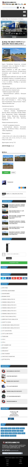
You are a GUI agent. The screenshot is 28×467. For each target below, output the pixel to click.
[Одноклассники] (21, 187)
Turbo (23, 433)
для (2, 428)
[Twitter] (3, 278)
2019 (6, 428)
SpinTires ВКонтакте (12, 376)
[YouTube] (19, 278)
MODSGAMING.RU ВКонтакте (13, 371)
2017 (13, 428)
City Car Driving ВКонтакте (14, 396)
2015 (22, 430)
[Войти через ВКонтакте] (7, 247)
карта (17, 428)
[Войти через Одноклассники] (7, 251)
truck (21, 193)
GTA (18, 430)
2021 (10, 433)
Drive (2, 433)
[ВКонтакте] (19, 187)
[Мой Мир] (23, 187)
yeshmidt (11, 415)
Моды (7, 19)
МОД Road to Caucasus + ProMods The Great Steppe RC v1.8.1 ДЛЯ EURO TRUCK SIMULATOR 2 (17, 222)
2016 (19, 433)
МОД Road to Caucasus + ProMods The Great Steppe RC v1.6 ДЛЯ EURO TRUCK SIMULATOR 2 (17, 233)
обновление (13, 435)
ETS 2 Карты (20, 19)
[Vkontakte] (24, 278)
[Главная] (14, 4)
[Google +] (14, 278)
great (3, 195)
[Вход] (20, 7)
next (2, 435)
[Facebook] (8, 278)
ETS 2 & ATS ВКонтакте (12, 386)
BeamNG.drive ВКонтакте (13, 381)
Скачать (6, 172)
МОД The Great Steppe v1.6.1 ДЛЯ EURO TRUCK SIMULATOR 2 (16, 211)
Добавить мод (14, 262)
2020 (6, 433)
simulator (14, 193)
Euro (18, 193)
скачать (22, 428)
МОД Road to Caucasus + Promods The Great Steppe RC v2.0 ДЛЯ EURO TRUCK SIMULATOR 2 (17, 206)
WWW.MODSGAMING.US (12, 401)
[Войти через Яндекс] (7, 249)
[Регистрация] (23, 7)
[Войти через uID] (7, 245)
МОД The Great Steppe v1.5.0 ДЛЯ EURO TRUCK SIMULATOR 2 (16, 228)
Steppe (7, 193)
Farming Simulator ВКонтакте (14, 391)
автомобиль (8, 430)
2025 (2, 430)
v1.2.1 (11, 193)
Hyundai (6, 435)
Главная (3, 19)
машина (14, 433)
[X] (25, 187)
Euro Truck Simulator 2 (13, 19)
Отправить (9, 258)
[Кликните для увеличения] (8, 158)
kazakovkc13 (16, 415)
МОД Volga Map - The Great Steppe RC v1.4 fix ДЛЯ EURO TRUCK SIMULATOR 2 (17, 217)
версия (13, 430)
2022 (10, 428)
